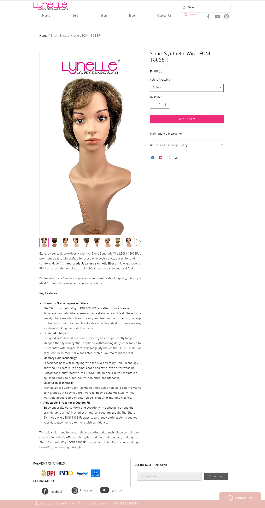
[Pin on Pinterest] (160, 157)
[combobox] (187, 88)
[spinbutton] (159, 104)
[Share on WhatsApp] (168, 157)
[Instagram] (226, 16)
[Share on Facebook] (152, 157)
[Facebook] (208, 16)
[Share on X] (176, 157)
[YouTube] (217, 16)
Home (43, 36)
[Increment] (166, 104)
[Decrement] (153, 104)
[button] (194, 14)
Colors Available (161, 80)
